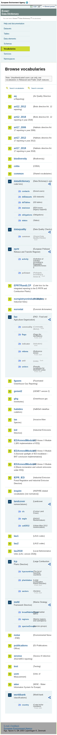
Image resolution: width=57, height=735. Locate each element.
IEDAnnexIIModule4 (23, 464)
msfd (16, 602)
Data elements (10, 39)
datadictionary (22, 181)
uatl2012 (25, 526)
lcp (15, 561)
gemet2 (18, 391)
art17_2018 (20, 148)
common (19, 173)
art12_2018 (20, 117)
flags (24, 334)
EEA (15, 2)
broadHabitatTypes (27, 612)
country (25, 705)
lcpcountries (27, 571)
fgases (17, 381)
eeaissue (26, 208)
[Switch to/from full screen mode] (39, 6)
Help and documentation (14, 23)
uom (16, 674)
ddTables (26, 202)
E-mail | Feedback (11, 726)
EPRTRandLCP (22, 285)
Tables (6, 34)
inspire (17, 491)
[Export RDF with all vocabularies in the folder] (49, 184)
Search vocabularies (17, 88)
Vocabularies (9, 49)
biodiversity (20, 158)
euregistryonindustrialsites (23, 299)
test (16, 666)
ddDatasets (27, 197)
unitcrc (25, 367)
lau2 (16, 543)
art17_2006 (20, 127)
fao (15, 317)
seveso (18, 656)
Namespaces (9, 59)
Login (35, 6)
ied (15, 430)
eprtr (16, 249)
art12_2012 (20, 106)
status (24, 220)
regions (25, 619)
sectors (25, 591)
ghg (16, 398)
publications (21, 645)
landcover (19, 501)
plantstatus (27, 580)
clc (23, 511)
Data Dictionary (24, 18)
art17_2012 (20, 138)
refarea (25, 351)
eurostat (18, 309)
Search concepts (37, 88)
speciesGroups (27, 626)
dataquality (20, 229)
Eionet (15, 18)
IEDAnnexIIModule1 (23, 440)
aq (15, 96)
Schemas (8, 44)
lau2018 (18, 551)
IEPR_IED (19, 477)
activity (25, 259)
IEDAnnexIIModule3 (23, 451)
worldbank (20, 694)
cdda (16, 166)
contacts (26, 191)
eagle (24, 519)
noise (17, 635)
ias (15, 419)
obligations (27, 215)
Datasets (7, 28)
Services (7, 54)
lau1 (16, 536)
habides (18, 409)
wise (16, 684)
